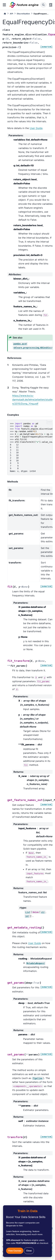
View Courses (14, 1251)
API (11, 14)
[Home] (5, 13)
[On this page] (51, 4)
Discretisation (23, 14)
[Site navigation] (4, 4)
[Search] (43, 4)
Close (29, 1251)
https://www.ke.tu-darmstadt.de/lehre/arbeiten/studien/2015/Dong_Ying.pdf (32, 399)
